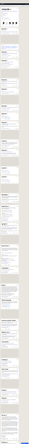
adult (7, 269)
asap (7, 13)
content (14, 225)
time (14, 53)
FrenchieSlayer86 (5, 93)
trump (9, 199)
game (14, 227)
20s (13, 269)
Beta (16, 421)
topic (5, 343)
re (3, 116)
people (3, 143)
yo (2, 170)
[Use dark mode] (27, 4)
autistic (16, 83)
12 (5, 55)
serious (14, 11)
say (3, 84)
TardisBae (4, 402)
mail (5, 13)
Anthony (3, 432)
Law (6, 333)
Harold (3, 437)
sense (16, 391)
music (7, 287)
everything (10, 361)
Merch (9, 19)
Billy (2, 227)
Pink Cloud (2, 375)
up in (7, 217)
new (11, 370)
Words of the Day (2, 5)
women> (4, 85)
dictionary (10, 81)
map (2, 361)
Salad (3, 218)
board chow (3, 262)
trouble (16, 11)
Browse (5, 5)
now (12, 196)
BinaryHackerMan (5, 262)
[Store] (26, 4)
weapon (5, 399)
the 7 (4, 345)
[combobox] (15, 4)
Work (11, 5)
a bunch (7, 55)
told (6, 344)
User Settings (27, 5)
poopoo (9, 145)
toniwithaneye (5, 375)
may (9, 418)
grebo (2, 296)
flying (11, 399)
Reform (10, 333)
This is (2, 153)
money (16, 373)
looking (7, 170)
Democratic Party (4, 30)
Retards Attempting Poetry (8, 46)
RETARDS (2, 201)
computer (6, 249)
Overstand (2, 346)
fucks (7, 107)
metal (6, 295)
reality (3, 372)
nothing (12, 31)
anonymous (4, 394)
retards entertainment (14, 46)
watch (7, 226)
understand (3, 343)
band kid (5, 116)
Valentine (3, 151)
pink (8, 374)
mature (3, 226)
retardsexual (3, 46)
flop (15, 399)
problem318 (5, 110)
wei (2, 145)
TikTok (2, 301)
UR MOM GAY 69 (5, 155)
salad (3, 213)
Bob (2, 260)
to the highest (10, 343)
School (15, 429)
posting (6, 126)
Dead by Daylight (10, 151)
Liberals (2, 90)
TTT (11, 432)
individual (5, 391)
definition (3, 124)
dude (10, 373)
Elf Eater (4, 346)
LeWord (4, 365)
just (8, 153)
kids (3, 115)
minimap (2, 365)
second (8, 199)
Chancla (2, 402)
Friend (2, 362)
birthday (10, 228)
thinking (16, 53)
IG (14, 126)
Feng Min (6, 151)
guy (12, 422)
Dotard (2, 394)
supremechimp (5, 128)
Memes (11, 64)
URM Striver (4, 438)
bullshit (9, 65)
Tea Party (4, 53)
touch (17, 371)
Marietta (4, 55)
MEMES (8, 63)
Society (9, 5)
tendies (17, 107)
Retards (2, 67)
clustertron (5, 201)
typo (2, 11)
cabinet (9, 31)
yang (3, 145)
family (6, 322)
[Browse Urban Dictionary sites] (3, 4)
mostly (4, 361)
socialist (8, 31)
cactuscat (4, 296)
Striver (2, 438)
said (6, 218)
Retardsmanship (3, 48)
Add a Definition (23, 5)
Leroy (2, 344)
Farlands (8, 304)
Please (3, 13)
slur (9, 143)
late (15, 286)
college (15, 416)
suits (13, 107)
